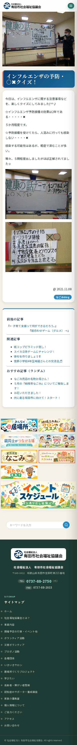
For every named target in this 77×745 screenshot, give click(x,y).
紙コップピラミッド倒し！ (30, 347)
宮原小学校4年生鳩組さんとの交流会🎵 (38, 361)
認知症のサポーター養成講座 (21, 692)
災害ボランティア (14, 645)
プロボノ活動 (12, 651)
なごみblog (62, 297)
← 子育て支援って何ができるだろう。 (32, 326)
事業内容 (9, 624)
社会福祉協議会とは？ (17, 618)
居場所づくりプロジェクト (19, 671)
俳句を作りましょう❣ (27, 356)
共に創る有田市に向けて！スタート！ (37, 398)
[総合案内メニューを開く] (71, 6)
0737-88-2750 (38, 581)
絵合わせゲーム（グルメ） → (49, 330)
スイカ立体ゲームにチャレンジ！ (34, 351)
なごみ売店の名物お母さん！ (32, 379)
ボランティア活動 (14, 638)
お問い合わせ (12, 725)
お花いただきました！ (27, 393)
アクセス (9, 718)
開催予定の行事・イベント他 (21, 631)
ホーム (8, 611)
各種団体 (9, 658)
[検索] (66, 525)
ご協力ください (13, 712)
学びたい (9, 678)
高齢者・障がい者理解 (17, 685)
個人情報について (14, 705)
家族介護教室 (12, 698)
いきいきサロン (13, 665)
